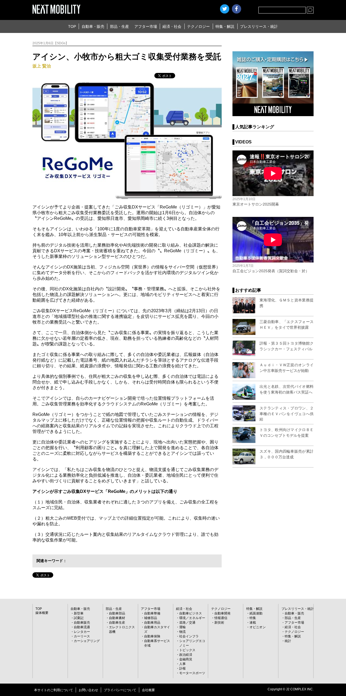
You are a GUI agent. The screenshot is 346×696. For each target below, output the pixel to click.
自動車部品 (117, 613)
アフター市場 (145, 26)
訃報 (182, 668)
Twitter (224, 9)
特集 (252, 618)
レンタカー (82, 632)
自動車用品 (152, 622)
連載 (252, 622)
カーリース (82, 636)
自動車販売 (82, 622)
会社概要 (148, 690)
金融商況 (185, 659)
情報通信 (220, 618)
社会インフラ (189, 636)
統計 (288, 641)
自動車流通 (82, 627)
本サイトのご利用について (53, 690)
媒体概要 (41, 613)
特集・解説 (224, 26)
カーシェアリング (87, 641)
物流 (182, 632)
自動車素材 (117, 618)
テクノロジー (198, 26)
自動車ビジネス (190, 613)
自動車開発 (222, 613)
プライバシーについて (120, 690)
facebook (236, 9)
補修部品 (150, 618)
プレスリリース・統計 (259, 26)
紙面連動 (255, 613)
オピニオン (257, 627)
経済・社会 (171, 26)
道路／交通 (187, 622)
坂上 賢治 (41, 66)
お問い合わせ (88, 690)
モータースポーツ (192, 673)
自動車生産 (117, 622)
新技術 (219, 622)
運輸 (182, 627)
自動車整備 (152, 613)
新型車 (79, 613)
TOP (72, 26)
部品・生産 (119, 26)
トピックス (187, 650)
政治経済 (185, 655)
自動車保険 (152, 636)
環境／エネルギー (192, 618)
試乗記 (79, 618)
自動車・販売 (93, 26)
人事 (182, 664)
